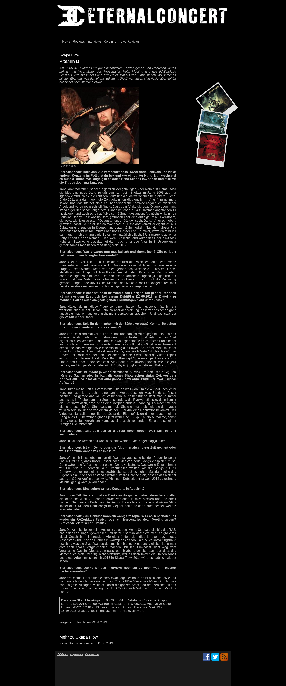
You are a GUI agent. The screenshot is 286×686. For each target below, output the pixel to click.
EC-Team (62, 654)
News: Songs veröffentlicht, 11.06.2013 (86, 643)
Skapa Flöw (87, 637)
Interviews (94, 41)
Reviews (79, 41)
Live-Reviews (130, 41)
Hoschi (81, 622)
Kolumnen (111, 41)
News (66, 41)
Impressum (76, 654)
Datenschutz (92, 654)
